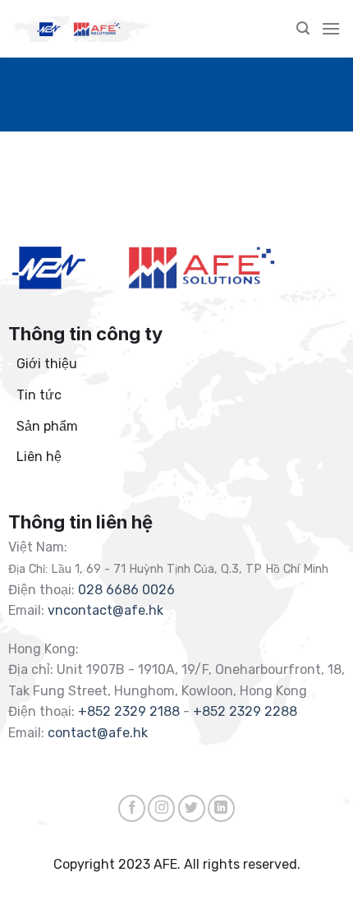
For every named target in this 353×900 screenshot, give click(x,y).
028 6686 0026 (126, 590)
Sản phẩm (47, 426)
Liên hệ (39, 456)
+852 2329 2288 (245, 711)
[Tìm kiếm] (302, 28)
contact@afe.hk (98, 733)
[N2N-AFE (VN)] (82, 29)
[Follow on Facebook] (131, 808)
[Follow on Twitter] (191, 808)
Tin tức (39, 395)
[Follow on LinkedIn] (221, 808)
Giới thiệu (46, 364)
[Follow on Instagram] (161, 808)
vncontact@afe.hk (105, 610)
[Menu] (331, 28)
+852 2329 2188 (129, 711)
